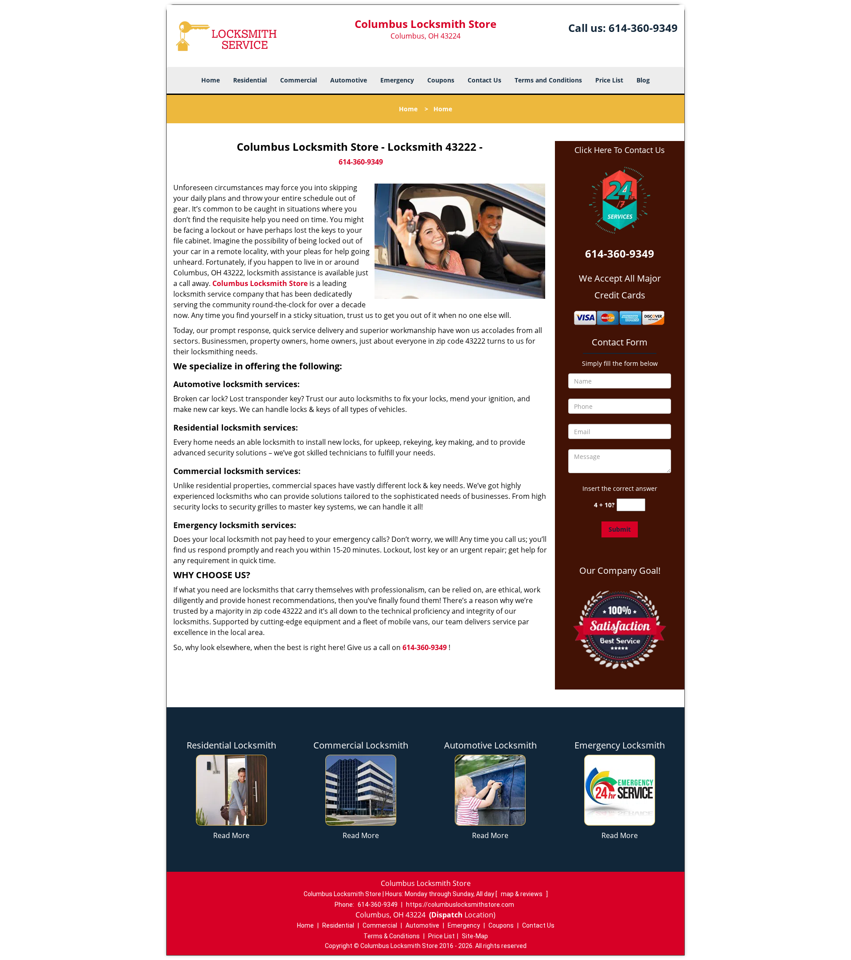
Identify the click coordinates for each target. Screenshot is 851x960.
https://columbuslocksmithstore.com (460, 904)
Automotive (348, 80)
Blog (643, 80)
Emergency (397, 80)
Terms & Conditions (391, 936)
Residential (250, 80)
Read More (231, 835)
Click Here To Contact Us (619, 150)
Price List (609, 80)
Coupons (440, 80)
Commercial (298, 80)
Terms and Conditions (548, 80)
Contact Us (484, 80)
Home (210, 80)
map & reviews (522, 893)
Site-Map (475, 936)
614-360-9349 (643, 27)
